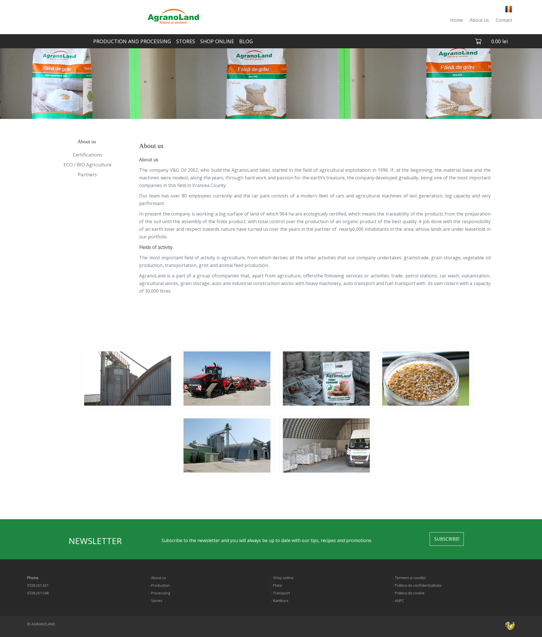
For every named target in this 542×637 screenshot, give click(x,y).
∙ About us (157, 577)
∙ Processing (159, 592)
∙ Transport (280, 592)
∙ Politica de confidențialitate (417, 585)
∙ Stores (155, 600)
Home (456, 20)
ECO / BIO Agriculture (88, 164)
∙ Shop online (282, 577)
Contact (504, 20)
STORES (185, 41)
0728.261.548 (38, 592)
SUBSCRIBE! (446, 539)
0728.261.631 (38, 585)
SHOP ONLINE (217, 41)
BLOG (246, 41)
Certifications (87, 154)
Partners (87, 174)
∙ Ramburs (280, 600)
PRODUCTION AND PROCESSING (132, 41)
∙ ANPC (398, 600)
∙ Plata (276, 585)
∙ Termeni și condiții (409, 577)
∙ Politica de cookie (409, 592)
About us (479, 20)
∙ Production (159, 585)
